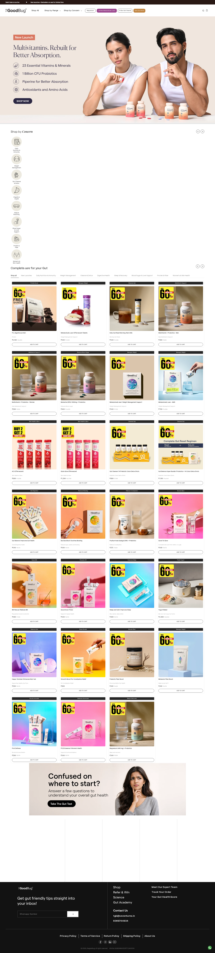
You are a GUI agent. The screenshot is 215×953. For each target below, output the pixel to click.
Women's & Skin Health (181, 275)
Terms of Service (90, 936)
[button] (51, 11)
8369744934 (120, 921)
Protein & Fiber (162, 275)
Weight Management (68, 275)
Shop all (14, 275)
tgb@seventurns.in (124, 916)
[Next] (202, 131)
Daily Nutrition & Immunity (46, 275)
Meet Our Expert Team (164, 887)
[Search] (203, 10)
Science (118, 897)
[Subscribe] (72, 914)
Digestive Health (103, 275)
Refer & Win (121, 892)
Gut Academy (122, 902)
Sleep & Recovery (120, 275)
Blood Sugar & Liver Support (142, 275)
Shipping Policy (132, 936)
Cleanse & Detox (86, 275)
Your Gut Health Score (164, 897)
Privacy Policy (68, 936)
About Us (149, 936)
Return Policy (111, 936)
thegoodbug (91, 948)
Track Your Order (161, 892)
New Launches (26, 275)
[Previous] (198, 131)
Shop (116, 887)
